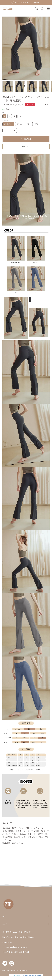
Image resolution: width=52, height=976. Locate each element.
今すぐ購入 (26, 146)
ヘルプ (4, 924)
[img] (47, 104)
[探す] (36, 8)
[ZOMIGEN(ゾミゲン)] (7, 8)
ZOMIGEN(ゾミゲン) (14, 970)
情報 (3, 916)
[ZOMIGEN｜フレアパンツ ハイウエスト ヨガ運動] (7, 86)
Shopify (24, 970)
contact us (7, 942)
